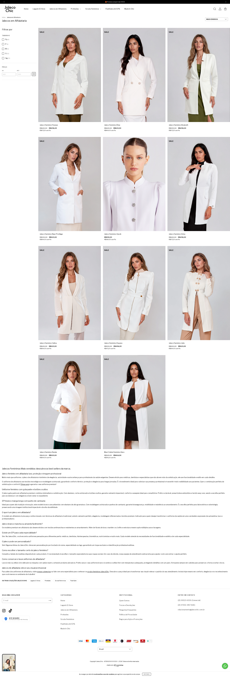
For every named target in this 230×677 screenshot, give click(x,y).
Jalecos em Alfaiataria (58, 9)
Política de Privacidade (128, 615)
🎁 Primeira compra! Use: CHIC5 (115, 2)
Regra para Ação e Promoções (130, 619)
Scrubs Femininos (92, 9)
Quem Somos (124, 601)
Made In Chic (129, 9)
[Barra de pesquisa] (214, 9)
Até (18, 70)
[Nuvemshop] (115, 666)
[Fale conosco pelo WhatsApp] (225, 666)
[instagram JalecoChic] (4, 610)
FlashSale (73, 580)
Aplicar (34, 74)
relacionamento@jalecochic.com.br (191, 610)
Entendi (147, 674)
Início (3, 17)
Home (26, 9)
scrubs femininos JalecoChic (98, 572)
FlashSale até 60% (113, 9)
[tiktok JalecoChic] (10, 610)
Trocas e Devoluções (127, 605)
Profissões (75, 9)
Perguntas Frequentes (127, 610)
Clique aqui (25, 484)
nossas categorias (44, 572)
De (3, 70)
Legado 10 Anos (39, 9)
